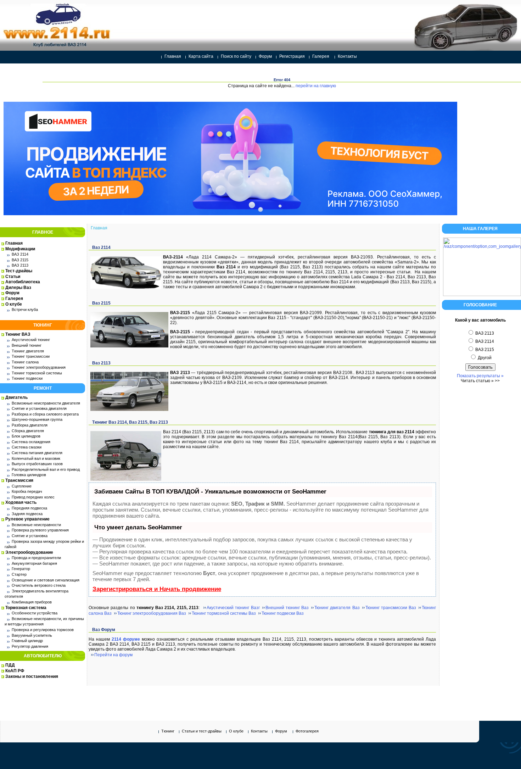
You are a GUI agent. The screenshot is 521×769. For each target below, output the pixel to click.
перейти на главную (316, 85)
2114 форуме (126, 639)
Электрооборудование (29, 552)
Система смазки (26, 447)
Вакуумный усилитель (32, 635)
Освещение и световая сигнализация (45, 580)
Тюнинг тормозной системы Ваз (224, 613)
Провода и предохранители (36, 558)
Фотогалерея (307, 731)
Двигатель (16, 397)
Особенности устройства (34, 613)
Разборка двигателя (29, 425)
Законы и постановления (31, 676)
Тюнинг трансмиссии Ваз (390, 607)
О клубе (13, 304)
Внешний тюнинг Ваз (287, 607)
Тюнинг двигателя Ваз (337, 607)
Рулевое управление (27, 519)
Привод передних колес (33, 497)
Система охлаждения (31, 442)
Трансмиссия (19, 480)
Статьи (12, 276)
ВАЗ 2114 (20, 254)
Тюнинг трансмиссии (31, 356)
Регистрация (292, 56)
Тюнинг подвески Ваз (283, 613)
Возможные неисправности (36, 525)
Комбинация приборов (32, 602)
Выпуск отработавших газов (37, 464)
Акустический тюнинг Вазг (233, 607)
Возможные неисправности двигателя (46, 403)
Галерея (320, 56)
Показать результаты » (480, 375)
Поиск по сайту (236, 56)
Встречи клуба (25, 309)
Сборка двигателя (28, 431)
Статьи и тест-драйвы (202, 731)
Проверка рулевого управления (40, 530)
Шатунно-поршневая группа (37, 419)
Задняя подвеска (27, 514)
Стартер (19, 574)
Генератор (21, 569)
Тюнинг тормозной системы (37, 373)
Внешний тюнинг (26, 345)
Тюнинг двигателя (28, 351)
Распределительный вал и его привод (46, 469)
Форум (265, 56)
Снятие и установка (29, 536)
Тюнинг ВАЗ (17, 334)
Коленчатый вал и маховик (36, 458)
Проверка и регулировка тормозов (43, 630)
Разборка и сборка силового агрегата (45, 414)
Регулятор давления (30, 646)
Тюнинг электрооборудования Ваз (151, 613)
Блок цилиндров (26, 436)
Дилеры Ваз (18, 287)
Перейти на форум (113, 654)
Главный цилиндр (27, 641)
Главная (172, 56)
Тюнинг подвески (27, 378)
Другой (484, 357)
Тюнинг (167, 731)
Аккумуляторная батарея (34, 563)
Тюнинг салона (25, 362)
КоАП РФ (14, 670)
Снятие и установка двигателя (39, 408)
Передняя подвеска (29, 508)
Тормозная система (25, 607)
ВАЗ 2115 (20, 260)
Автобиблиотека (22, 281)
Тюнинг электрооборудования (39, 367)
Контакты (347, 56)
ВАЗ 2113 (20, 265)
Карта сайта (201, 56)
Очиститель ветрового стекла (39, 585)
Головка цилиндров (29, 475)
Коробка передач (27, 491)
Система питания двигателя (37, 453)
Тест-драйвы (18, 270)
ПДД (10, 665)
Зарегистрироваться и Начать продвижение (157, 589)
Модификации (20, 248)
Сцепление (22, 486)
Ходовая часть (21, 502)
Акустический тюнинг (31, 340)
